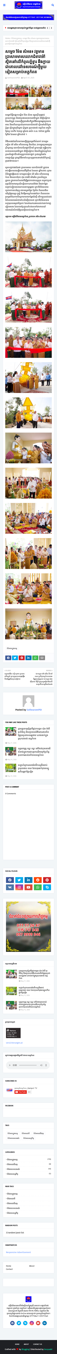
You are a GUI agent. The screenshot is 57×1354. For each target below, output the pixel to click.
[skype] (47, 887)
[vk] (10, 887)
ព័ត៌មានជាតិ (26, 1133)
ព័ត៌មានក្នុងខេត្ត (16, 38)
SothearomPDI (13, 78)
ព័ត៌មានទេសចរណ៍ (13, 1138)
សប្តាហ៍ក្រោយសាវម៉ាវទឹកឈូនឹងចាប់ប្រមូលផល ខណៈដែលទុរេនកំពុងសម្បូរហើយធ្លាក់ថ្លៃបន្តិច (33, 768)
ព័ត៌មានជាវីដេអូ (39, 1133)
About (31, 1266)
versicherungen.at (14, 1043)
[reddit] (38, 880)
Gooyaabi (48, 1349)
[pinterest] (47, 880)
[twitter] (19, 880)
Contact (9, 1269)
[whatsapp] (38, 887)
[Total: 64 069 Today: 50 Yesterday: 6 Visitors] (13, 1040)
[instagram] (19, 887)
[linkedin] (28, 880)
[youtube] (28, 887)
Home (7, 38)
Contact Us (37, 1344)
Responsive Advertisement (18, 1252)
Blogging (25, 1349)
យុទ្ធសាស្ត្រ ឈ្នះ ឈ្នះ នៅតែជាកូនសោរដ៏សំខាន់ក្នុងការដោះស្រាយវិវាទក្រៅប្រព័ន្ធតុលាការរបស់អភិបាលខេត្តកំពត (34, 751)
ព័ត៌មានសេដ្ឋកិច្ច (28, 1138)
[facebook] (10, 880)
